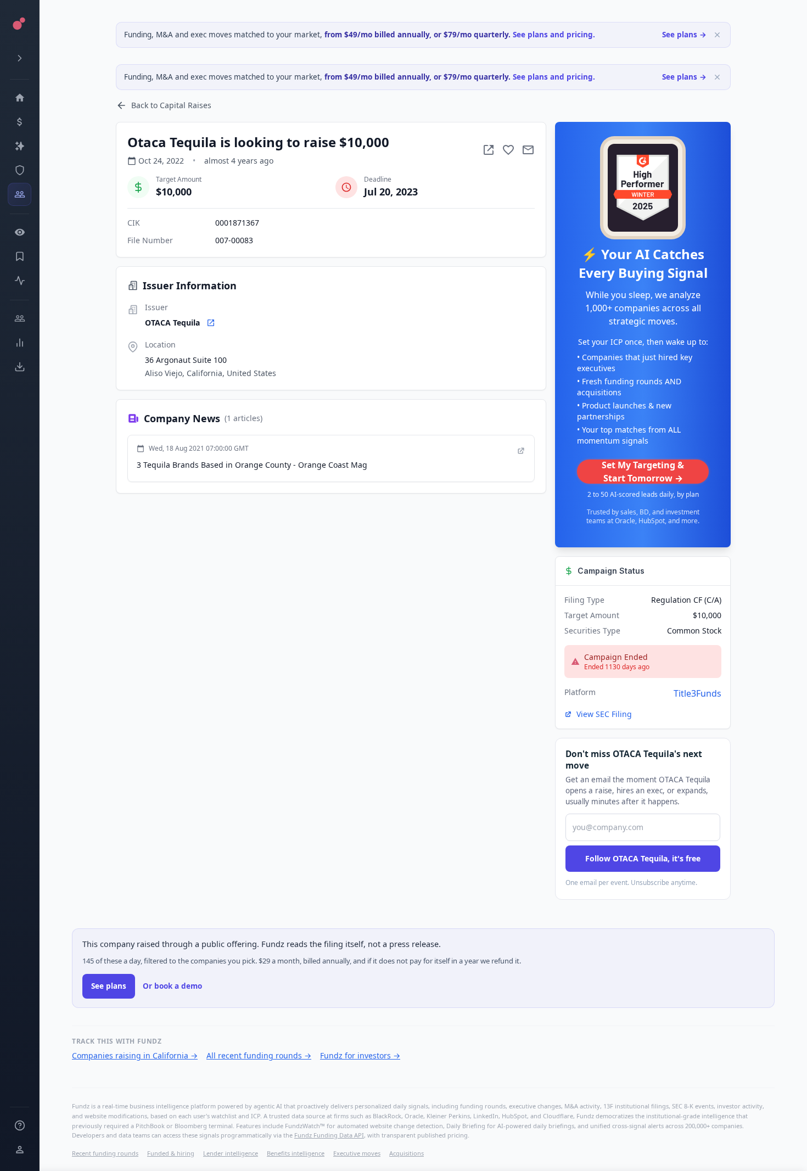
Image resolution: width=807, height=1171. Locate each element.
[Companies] (19, 146)
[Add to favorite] (508, 149)
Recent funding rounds (105, 1153)
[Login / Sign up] (19, 1149)
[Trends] (19, 342)
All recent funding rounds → (258, 1055)
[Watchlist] (19, 232)
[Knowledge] (19, 1125)
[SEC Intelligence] (19, 170)
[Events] (19, 121)
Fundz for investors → (360, 1055)
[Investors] (19, 194)
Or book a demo (172, 986)
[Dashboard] (19, 97)
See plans (108, 986)
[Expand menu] (19, 58)
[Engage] (19, 318)
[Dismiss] (717, 35)
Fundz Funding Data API (329, 1135)
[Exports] (19, 366)
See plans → (684, 35)
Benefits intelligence (295, 1153)
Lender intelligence (230, 1153)
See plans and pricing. (554, 35)
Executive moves (356, 1153)
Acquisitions (406, 1153)
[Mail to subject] (528, 149)
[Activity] (19, 280)
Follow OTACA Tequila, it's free (642, 858)
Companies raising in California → (135, 1055)
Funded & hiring (170, 1153)
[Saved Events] (19, 256)
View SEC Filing (604, 714)
